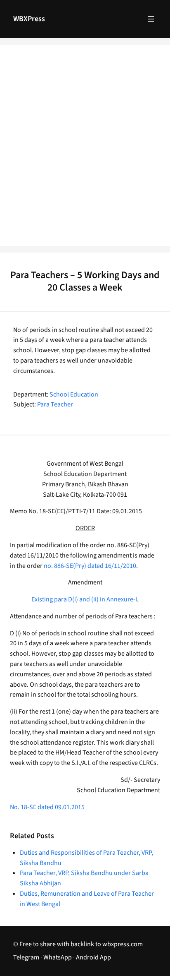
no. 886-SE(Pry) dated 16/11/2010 (90, 565)
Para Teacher (55, 404)
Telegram (26, 957)
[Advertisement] (85, 150)
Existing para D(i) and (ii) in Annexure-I (84, 599)
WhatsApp (57, 957)
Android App (93, 957)
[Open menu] (151, 19)
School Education (74, 394)
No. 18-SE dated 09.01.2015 (47, 807)
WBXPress (29, 19)
